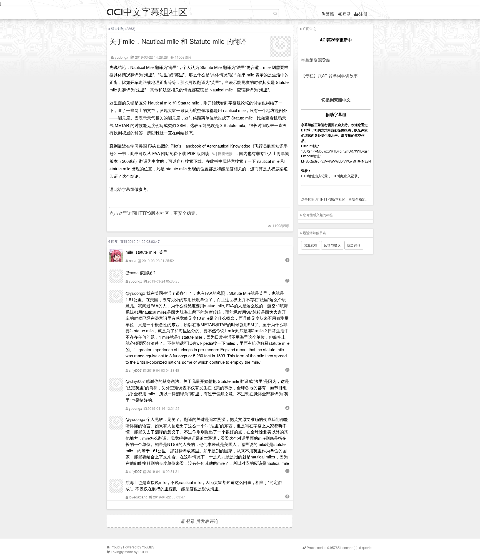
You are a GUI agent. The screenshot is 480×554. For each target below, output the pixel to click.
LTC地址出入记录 (344, 175)
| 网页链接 (223, 153)
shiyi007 (135, 370)
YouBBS (148, 547)
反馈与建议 (332, 245)
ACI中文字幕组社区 (147, 12)
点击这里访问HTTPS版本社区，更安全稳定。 (154, 213)
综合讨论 (117, 28)
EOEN (143, 551)
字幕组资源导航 (315, 60)
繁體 (330, 14)
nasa (132, 260)
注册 (363, 14)
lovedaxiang (138, 497)
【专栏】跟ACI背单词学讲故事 (329, 75)
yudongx (121, 57)
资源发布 (310, 245)
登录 (346, 14)
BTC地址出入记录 (314, 175)
